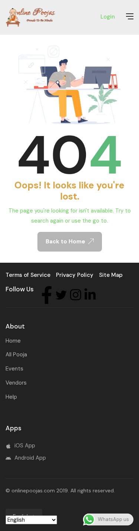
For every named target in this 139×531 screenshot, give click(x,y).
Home (13, 340)
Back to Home (65, 241)
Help (11, 397)
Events (14, 368)
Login (107, 16)
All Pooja (16, 354)
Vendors (16, 382)
